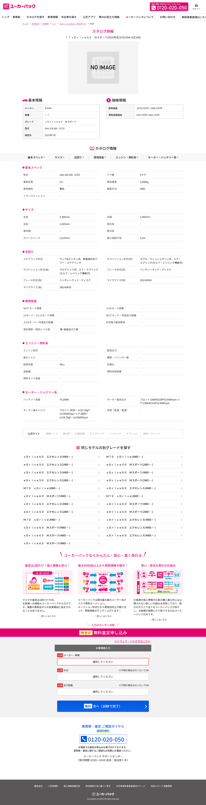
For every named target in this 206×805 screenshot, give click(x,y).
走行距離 (68, 685)
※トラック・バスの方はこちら (132, 641)
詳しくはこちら (48, 616)
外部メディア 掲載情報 (161, 785)
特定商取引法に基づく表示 (98, 785)
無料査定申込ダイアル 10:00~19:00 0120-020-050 (169, 6)
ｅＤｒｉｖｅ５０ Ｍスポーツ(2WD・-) (129, 464)
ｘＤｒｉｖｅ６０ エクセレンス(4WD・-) (48, 456)
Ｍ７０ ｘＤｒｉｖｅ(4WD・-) (124, 456)
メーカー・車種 (72, 655)
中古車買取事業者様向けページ (130, 785)
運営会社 (38, 785)
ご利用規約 (53, 785)
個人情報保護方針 (72, 785)
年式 (66, 670)
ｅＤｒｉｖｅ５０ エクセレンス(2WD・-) (48, 464)
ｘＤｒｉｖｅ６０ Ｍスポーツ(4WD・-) (129, 472)
